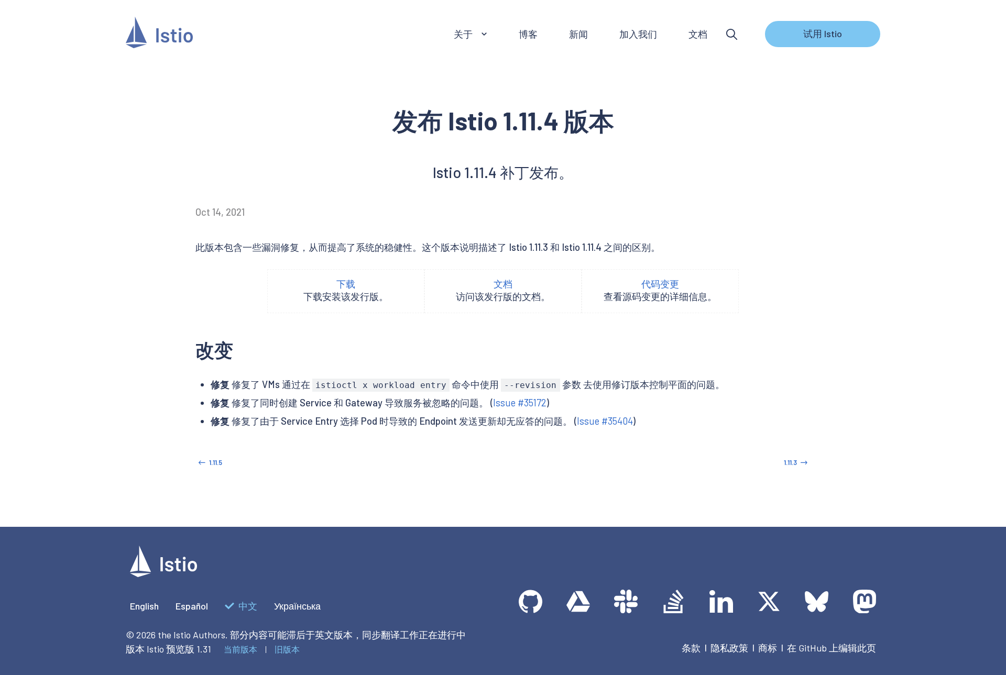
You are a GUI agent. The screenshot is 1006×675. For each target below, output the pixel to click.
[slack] (626, 601)
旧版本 (287, 649)
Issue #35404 (605, 421)
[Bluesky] (817, 601)
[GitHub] (530, 601)
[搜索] (731, 34)
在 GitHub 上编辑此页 (831, 648)
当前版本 (240, 649)
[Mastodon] (864, 601)
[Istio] (159, 34)
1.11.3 (790, 462)
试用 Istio (822, 33)
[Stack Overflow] (674, 601)
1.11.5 (215, 462)
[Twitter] (769, 601)
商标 (767, 648)
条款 (691, 648)
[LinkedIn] (721, 601)
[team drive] (578, 601)
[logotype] (163, 573)
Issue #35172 (519, 402)
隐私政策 (729, 648)
